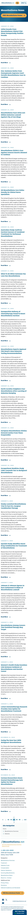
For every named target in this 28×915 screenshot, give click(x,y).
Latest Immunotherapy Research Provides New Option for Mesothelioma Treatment (14, 709)
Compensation (5, 868)
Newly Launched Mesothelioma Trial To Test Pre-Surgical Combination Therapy (13, 506)
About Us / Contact (6, 878)
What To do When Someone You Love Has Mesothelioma (13, 275)
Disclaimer (4, 885)
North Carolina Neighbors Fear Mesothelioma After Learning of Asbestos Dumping (14, 391)
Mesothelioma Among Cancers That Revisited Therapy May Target (13, 627)
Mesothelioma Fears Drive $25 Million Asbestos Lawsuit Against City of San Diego (13, 115)
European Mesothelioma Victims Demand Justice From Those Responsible (14, 433)
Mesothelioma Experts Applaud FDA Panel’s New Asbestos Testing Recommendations (13, 351)
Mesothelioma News (6, 875)
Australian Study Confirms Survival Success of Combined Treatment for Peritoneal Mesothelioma (12, 233)
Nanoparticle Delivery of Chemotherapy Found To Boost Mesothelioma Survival (13, 314)
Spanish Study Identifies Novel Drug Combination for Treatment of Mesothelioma (14, 546)
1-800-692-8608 (7, 850)
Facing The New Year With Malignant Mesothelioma (11, 741)
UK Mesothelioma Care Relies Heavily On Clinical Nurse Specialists (12, 192)
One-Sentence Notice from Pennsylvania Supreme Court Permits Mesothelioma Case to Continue (13, 74)
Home (4, 828)
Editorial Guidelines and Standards (10, 887)
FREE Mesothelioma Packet (12, 15)
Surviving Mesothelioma (7, 873)
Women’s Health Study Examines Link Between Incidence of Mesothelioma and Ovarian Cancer (14, 668)
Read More (4, 62)
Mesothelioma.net (21, 901)
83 (11, 819)
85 (17, 819)
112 (25, 819)
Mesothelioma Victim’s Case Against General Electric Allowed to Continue (14, 153)
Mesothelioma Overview (11, 831)
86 (19, 819)
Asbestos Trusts (5, 865)
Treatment (4, 863)
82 (8, 819)
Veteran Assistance (6, 870)
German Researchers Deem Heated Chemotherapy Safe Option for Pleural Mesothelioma (12, 781)
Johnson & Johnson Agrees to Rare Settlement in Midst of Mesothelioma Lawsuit (12, 588)
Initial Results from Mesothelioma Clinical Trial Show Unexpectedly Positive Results (12, 32)
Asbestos (7, 833)
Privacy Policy (5, 883)
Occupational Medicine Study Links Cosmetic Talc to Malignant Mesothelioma (14, 471)
